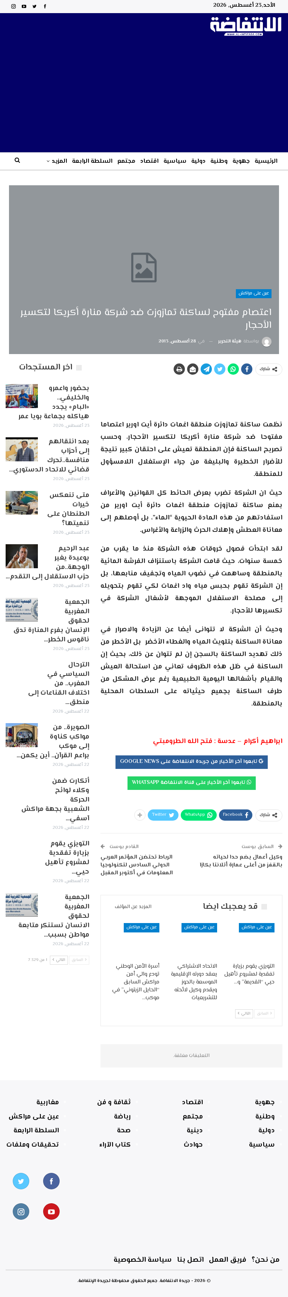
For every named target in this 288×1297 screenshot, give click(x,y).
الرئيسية (266, 161)
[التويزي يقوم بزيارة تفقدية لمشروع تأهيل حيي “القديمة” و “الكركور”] (249, 941)
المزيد (59, 161)
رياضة (122, 1117)
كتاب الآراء (115, 1145)
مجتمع (126, 161)
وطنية (219, 161)
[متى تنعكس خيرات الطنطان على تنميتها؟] (22, 503)
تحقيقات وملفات (32, 1145)
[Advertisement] (144, 96)
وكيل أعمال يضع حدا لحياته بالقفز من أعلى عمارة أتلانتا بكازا (241, 861)
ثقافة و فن (114, 1102)
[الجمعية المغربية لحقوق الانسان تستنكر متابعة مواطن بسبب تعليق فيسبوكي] (22, 905)
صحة (124, 1131)
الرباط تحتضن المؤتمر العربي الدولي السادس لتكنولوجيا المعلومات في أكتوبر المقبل (136, 865)
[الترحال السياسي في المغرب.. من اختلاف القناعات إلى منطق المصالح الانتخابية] (22, 673)
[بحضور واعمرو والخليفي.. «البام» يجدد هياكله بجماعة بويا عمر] (22, 396)
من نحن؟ (266, 1260)
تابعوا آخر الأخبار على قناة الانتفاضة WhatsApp (189, 783)
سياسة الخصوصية (143, 1260)
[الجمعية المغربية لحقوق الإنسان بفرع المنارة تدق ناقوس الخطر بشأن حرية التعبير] (22, 610)
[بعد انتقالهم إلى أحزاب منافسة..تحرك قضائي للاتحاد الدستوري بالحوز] (22, 449)
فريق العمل (227, 1260)
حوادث (193, 1145)
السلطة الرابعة (92, 161)
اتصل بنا (190, 1260)
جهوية (241, 161)
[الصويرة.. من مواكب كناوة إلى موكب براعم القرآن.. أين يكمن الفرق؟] (22, 735)
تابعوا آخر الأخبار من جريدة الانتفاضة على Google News (189, 762)
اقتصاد (149, 161)
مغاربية (47, 1102)
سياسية (175, 161)
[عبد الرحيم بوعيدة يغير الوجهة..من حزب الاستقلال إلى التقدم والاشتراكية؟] (22, 556)
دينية (195, 1131)
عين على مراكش (253, 293)
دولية (198, 161)
